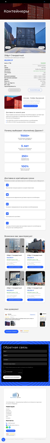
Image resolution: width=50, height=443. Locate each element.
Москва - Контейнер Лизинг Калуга (33, 262)
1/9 (14, 251)
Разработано (19, 439)
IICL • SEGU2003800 (30, 296)
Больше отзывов (11, 331)
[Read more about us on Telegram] (10, 427)
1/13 (35, 284)
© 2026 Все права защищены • (9, 439)
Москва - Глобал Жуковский (12, 262)
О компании (8, 413)
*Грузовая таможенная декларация (39, 64)
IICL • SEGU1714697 (30, 263)
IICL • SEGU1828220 (10, 263)
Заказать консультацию (12, 377)
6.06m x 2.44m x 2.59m (11, 264)
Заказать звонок (10, 430)
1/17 (14, 284)
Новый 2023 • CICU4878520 (11, 296)
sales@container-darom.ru (13, 425)
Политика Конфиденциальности (40, 439)
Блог (7, 416)
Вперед (41, 47)
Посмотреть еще (35, 90)
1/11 (35, 251)
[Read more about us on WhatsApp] (7, 427)
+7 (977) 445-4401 (11, 423)
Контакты (8, 418)
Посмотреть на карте (30, 105)
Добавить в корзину (15, 267)
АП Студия (21, 439)
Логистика (8, 410)
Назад (8, 47)
